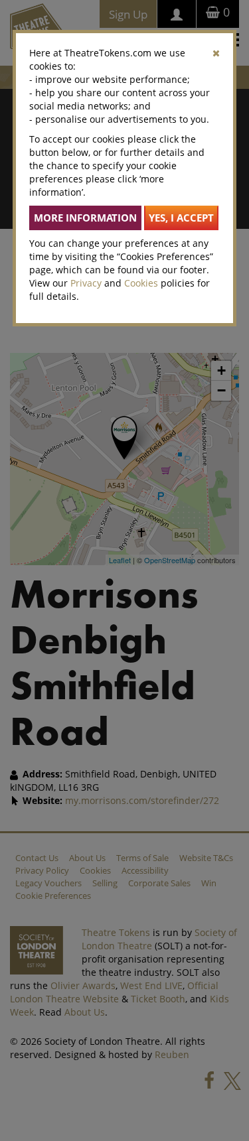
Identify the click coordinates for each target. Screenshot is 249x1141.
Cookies (141, 283)
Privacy (86, 283)
